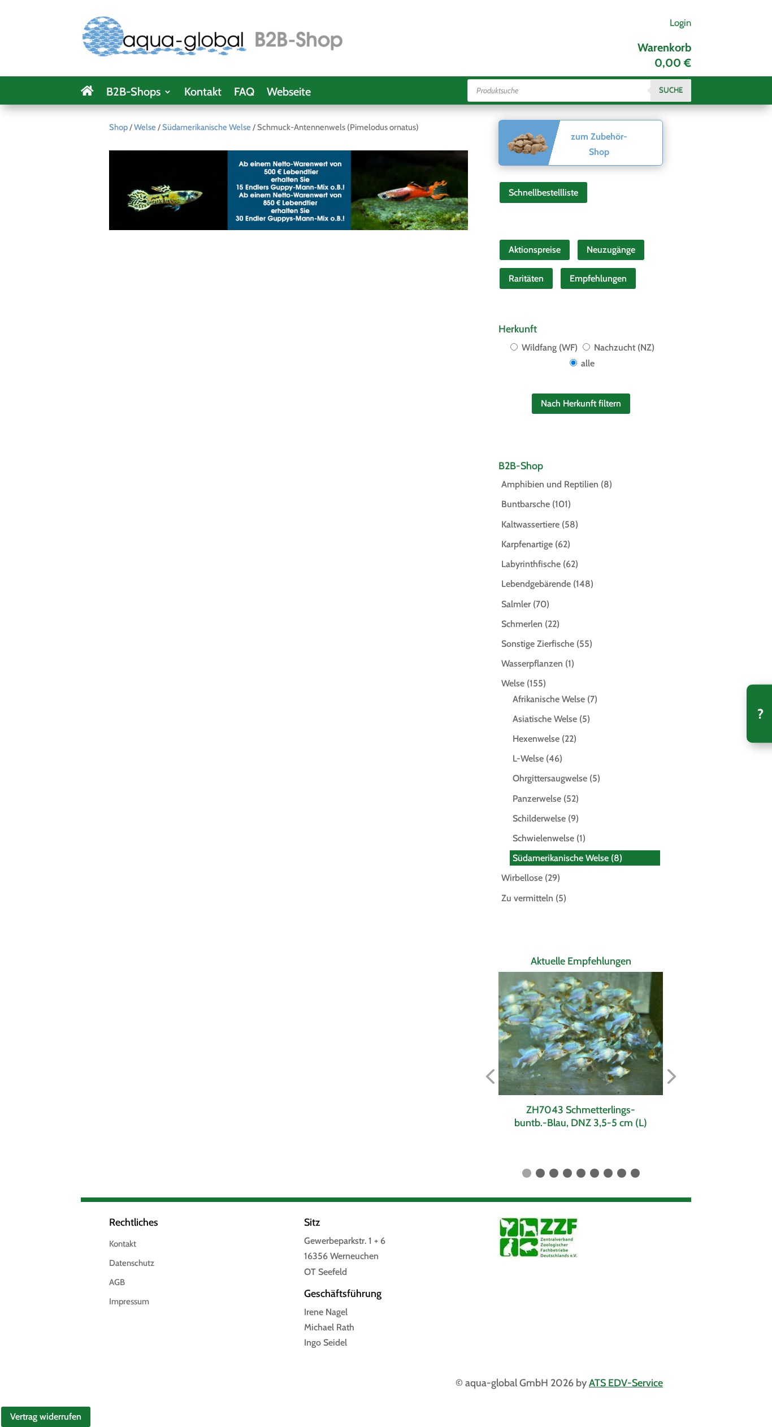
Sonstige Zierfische (537, 643)
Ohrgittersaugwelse (550, 778)
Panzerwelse (537, 798)
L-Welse (528, 758)
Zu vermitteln (527, 898)
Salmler (516, 604)
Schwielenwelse (543, 838)
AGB (117, 1282)
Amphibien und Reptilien (549, 484)
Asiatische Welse (545, 719)
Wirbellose (522, 877)
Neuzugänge (611, 249)
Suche (671, 89)
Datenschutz (131, 1263)
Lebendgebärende (536, 583)
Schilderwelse (539, 818)
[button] (490, 1077)
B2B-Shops (133, 93)
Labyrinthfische (531, 564)
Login (680, 22)
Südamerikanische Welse (206, 127)
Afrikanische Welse (549, 699)
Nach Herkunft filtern (581, 403)
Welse (145, 127)
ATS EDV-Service (626, 1383)
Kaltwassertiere (530, 524)
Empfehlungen (598, 278)
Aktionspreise (535, 249)
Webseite (289, 93)
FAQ (244, 93)
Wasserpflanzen (532, 663)
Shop (118, 127)
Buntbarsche (525, 504)
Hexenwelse (536, 738)
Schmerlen (522, 624)
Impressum (129, 1302)
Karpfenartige (527, 544)
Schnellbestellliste (543, 192)
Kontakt (203, 93)
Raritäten (526, 278)
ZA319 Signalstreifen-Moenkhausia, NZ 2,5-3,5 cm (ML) (643, 1116)
